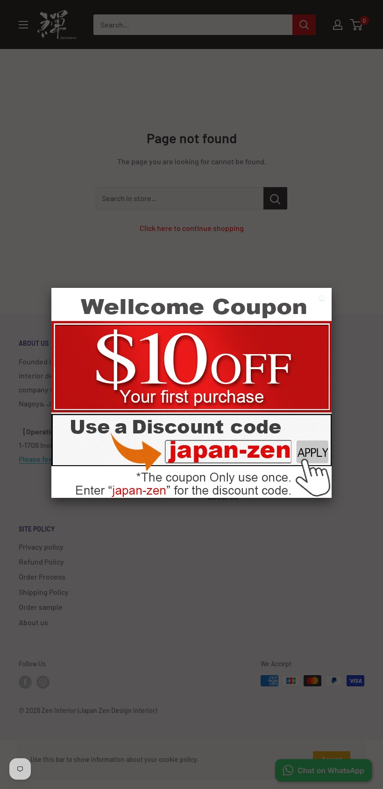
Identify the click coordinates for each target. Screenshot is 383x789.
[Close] (323, 299)
